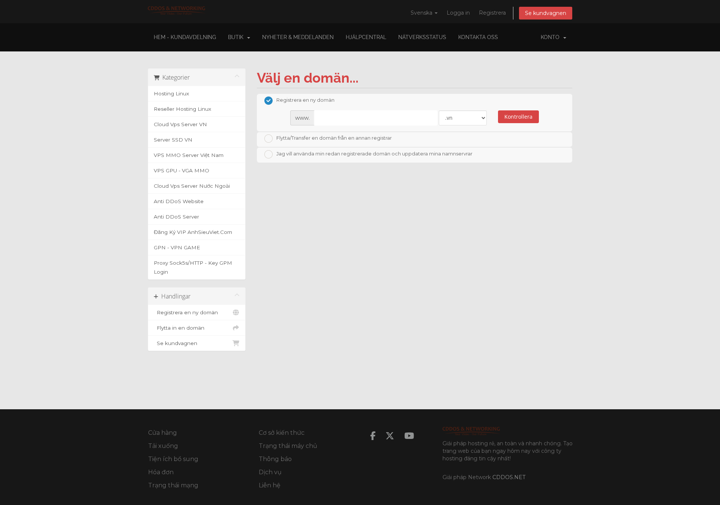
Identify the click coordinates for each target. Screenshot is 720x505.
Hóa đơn (161, 472)
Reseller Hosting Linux (182, 109)
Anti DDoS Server (176, 217)
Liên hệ (269, 485)
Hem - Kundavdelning (185, 37)
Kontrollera (518, 116)
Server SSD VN (173, 140)
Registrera (492, 12)
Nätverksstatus (422, 37)
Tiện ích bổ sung (173, 459)
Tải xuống (163, 445)
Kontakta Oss (478, 37)
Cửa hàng (162, 432)
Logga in (458, 12)
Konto (551, 37)
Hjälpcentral (366, 37)
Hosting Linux (171, 93)
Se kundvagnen (545, 13)
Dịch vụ (270, 472)
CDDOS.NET (508, 477)
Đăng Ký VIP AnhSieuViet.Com (193, 232)
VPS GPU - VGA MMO (181, 170)
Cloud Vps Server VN (180, 124)
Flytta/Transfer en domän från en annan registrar (334, 138)
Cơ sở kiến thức (281, 432)
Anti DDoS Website (179, 201)
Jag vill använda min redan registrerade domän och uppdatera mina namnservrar (374, 154)
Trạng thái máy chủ (288, 445)
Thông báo (275, 459)
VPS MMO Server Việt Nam (189, 155)
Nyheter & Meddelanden (298, 37)
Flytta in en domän (179, 328)
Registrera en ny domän (186, 312)
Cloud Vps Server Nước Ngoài (192, 186)
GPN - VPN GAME (177, 247)
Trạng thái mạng (173, 485)
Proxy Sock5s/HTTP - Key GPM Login (193, 267)
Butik (237, 37)
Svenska (422, 12)
